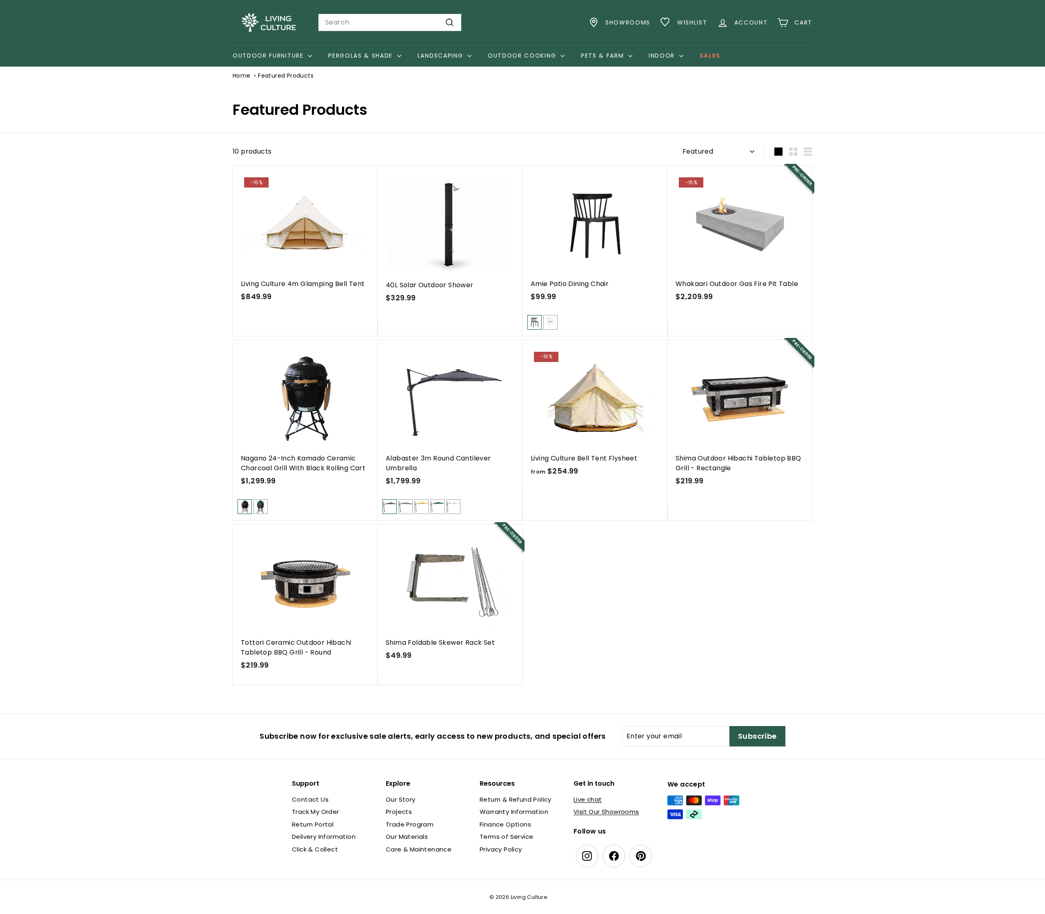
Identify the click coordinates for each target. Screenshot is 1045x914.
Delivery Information (324, 836)
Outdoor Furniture (269, 55)
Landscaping (441, 55)
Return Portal (313, 824)
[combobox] (389, 22)
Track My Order (315, 811)
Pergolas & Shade (361, 55)
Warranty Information (514, 811)
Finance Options (505, 824)
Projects (399, 811)
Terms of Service (506, 836)
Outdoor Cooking (523, 55)
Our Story (401, 799)
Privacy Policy (501, 849)
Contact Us (310, 799)
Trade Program (410, 824)
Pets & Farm (603, 55)
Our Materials (407, 836)
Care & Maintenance (418, 849)
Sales (710, 55)
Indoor (663, 55)
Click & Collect (315, 849)
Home (242, 76)
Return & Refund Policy (515, 799)
